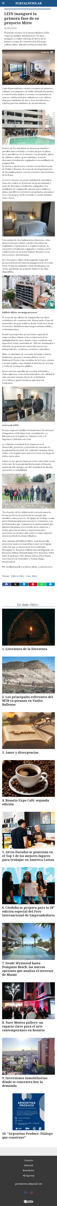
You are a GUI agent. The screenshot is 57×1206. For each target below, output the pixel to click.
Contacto (28, 1160)
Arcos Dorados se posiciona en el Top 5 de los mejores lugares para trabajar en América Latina (28, 856)
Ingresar (30, 1175)
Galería (45, 52)
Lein (28, 576)
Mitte (35, 576)
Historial (28, 1165)
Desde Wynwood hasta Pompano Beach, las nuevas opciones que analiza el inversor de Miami (27, 969)
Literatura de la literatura (26, 649)
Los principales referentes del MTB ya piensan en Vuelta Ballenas (27, 701)
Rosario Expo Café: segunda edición (25, 802)
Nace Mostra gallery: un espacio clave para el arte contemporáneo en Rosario (23, 1026)
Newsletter (28, 1170)
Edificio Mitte (18, 576)
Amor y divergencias (21, 752)
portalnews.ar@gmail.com (28, 1183)
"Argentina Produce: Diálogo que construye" (27, 1135)
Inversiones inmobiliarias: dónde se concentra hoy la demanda (25, 1082)
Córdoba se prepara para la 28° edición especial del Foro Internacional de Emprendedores (28, 911)
